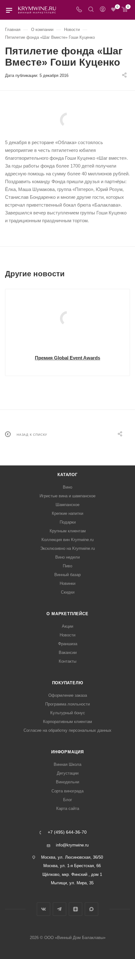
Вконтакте (43, 909)
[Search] (91, 10)
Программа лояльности (67, 704)
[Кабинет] (102, 10)
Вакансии (68, 652)
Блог (67, 799)
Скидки (67, 592)
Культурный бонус (67, 712)
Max (91, 909)
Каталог (67, 474)
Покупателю (67, 682)
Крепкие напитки (67, 513)
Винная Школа (67, 764)
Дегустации (67, 773)
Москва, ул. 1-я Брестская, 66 (72, 865)
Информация (67, 752)
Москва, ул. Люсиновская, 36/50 (72, 857)
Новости (67, 635)
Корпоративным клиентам (67, 721)
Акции (67, 626)
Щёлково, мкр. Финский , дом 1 (72, 874)
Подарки (68, 522)
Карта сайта (67, 808)
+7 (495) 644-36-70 (67, 832)
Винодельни (67, 782)
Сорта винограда (67, 791)
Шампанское (67, 504)
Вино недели (67, 557)
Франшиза (67, 643)
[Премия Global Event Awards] (67, 318)
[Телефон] (79, 10)
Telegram (59, 909)
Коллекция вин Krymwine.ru (67, 539)
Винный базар (67, 574)
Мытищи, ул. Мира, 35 (72, 883)
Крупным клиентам (68, 531)
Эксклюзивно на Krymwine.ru (67, 548)
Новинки (67, 583)
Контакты (67, 661)
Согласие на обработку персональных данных (67, 730)
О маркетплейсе (67, 613)
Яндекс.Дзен (75, 909)
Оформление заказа (67, 695)
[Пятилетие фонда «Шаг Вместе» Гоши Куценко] (67, 120)
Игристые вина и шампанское (67, 496)
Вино (67, 487)
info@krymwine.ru (72, 845)
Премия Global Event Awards (67, 357)
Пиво (67, 566)
